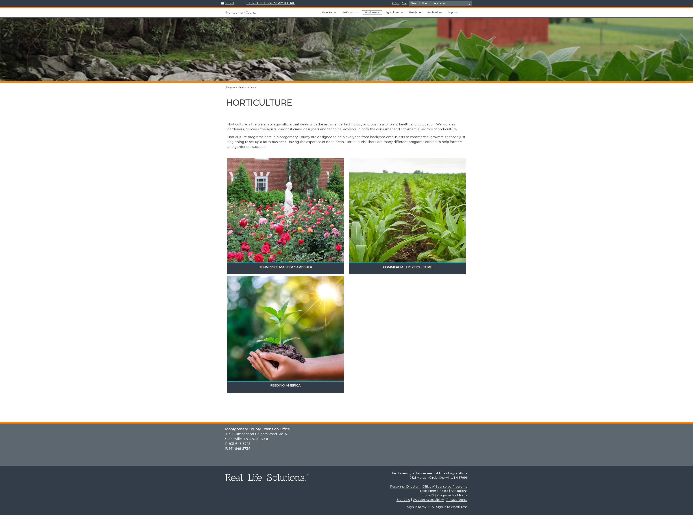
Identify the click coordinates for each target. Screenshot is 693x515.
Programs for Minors (452, 495)
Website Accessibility (428, 499)
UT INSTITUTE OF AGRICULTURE (270, 3)
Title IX (429, 495)
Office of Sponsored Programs (444, 486)
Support (453, 12)
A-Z (404, 3)
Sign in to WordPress (451, 507)
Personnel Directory (405, 486)
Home (230, 87)
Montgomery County (241, 12)
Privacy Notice (456, 499)
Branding (403, 499)
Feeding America (285, 385)
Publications (435, 12)
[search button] (468, 3)
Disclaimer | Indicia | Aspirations (443, 491)
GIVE (395, 3)
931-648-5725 (239, 444)
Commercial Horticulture (407, 267)
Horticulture (372, 12)
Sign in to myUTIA (420, 507)
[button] (227, 3)
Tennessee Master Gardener (285, 267)
